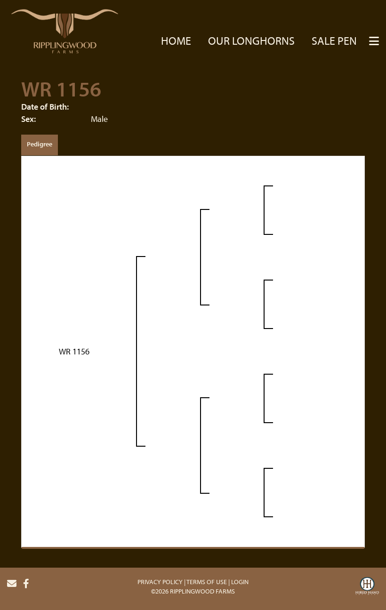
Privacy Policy (160, 582)
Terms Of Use (206, 582)
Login (240, 582)
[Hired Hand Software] (367, 587)
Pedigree (39, 144)
